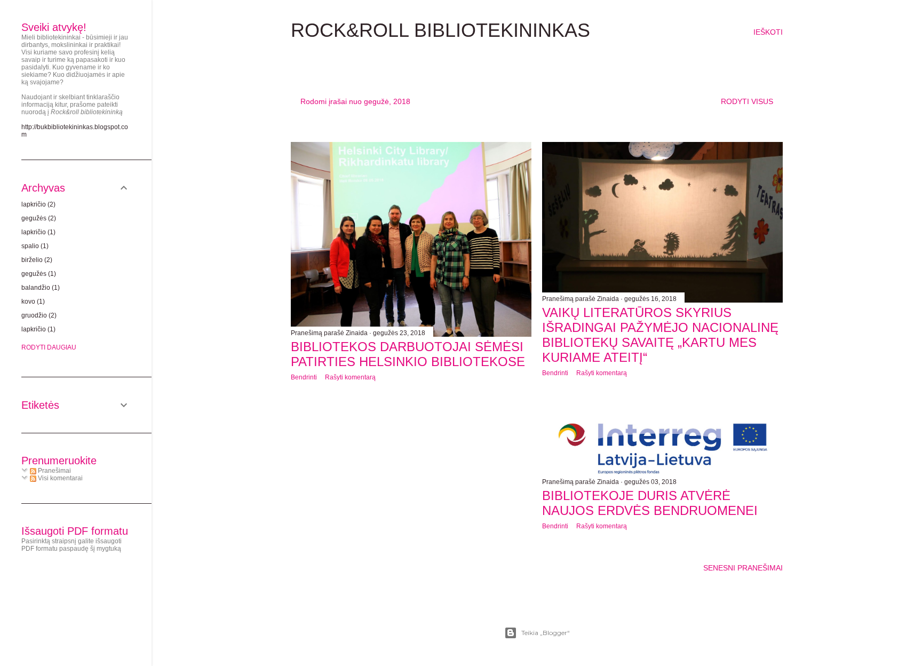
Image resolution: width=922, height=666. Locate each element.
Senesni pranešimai (743, 568)
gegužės (37, 218)
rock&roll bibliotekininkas (440, 30)
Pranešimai (53, 470)
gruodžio (37, 315)
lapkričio (37, 204)
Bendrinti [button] (304, 377)
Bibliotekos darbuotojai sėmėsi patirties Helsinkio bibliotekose (408, 354)
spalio (33, 246)
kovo (32, 301)
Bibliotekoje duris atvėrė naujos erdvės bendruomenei (650, 503)
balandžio (39, 287)
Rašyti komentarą (350, 377)
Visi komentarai (59, 478)
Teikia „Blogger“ (545, 633)
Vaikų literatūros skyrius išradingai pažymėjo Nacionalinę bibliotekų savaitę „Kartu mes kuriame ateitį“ (660, 334)
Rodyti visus (747, 101)
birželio (35, 260)
